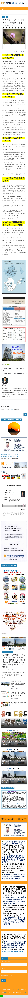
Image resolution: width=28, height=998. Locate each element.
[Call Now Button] (1, 996)
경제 (7, 16)
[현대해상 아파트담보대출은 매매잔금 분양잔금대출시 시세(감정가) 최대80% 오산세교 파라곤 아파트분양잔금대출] (5, 685)
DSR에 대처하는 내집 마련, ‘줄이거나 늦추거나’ (14, 373)
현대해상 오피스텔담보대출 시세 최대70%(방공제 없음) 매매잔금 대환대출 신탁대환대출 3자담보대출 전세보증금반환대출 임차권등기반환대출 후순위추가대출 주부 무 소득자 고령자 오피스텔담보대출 (14, 722)
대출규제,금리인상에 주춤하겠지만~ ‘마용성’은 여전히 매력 (14, 369)
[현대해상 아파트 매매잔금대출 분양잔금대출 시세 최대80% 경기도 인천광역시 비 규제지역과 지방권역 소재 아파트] (5, 695)
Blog (4, 16)
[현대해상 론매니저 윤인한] (2, 8)
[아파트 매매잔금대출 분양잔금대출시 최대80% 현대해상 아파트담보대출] (5, 704)
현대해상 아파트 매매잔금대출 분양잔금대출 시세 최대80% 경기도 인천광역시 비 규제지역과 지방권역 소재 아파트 (18, 694)
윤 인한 (12, 25)
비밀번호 (3, 968)
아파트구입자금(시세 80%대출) (7, 651)
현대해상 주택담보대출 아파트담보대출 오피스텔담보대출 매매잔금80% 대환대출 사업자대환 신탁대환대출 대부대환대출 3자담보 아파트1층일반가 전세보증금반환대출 (13, 661)
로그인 (12, 409)
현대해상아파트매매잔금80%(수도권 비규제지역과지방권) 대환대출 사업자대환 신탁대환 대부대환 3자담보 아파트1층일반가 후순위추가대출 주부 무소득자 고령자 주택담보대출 (14, 740)
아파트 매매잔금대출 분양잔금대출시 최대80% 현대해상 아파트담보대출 (18, 703)
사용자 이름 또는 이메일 (6, 961)
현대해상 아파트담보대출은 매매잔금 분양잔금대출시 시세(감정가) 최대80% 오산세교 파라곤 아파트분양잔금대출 (18, 684)
